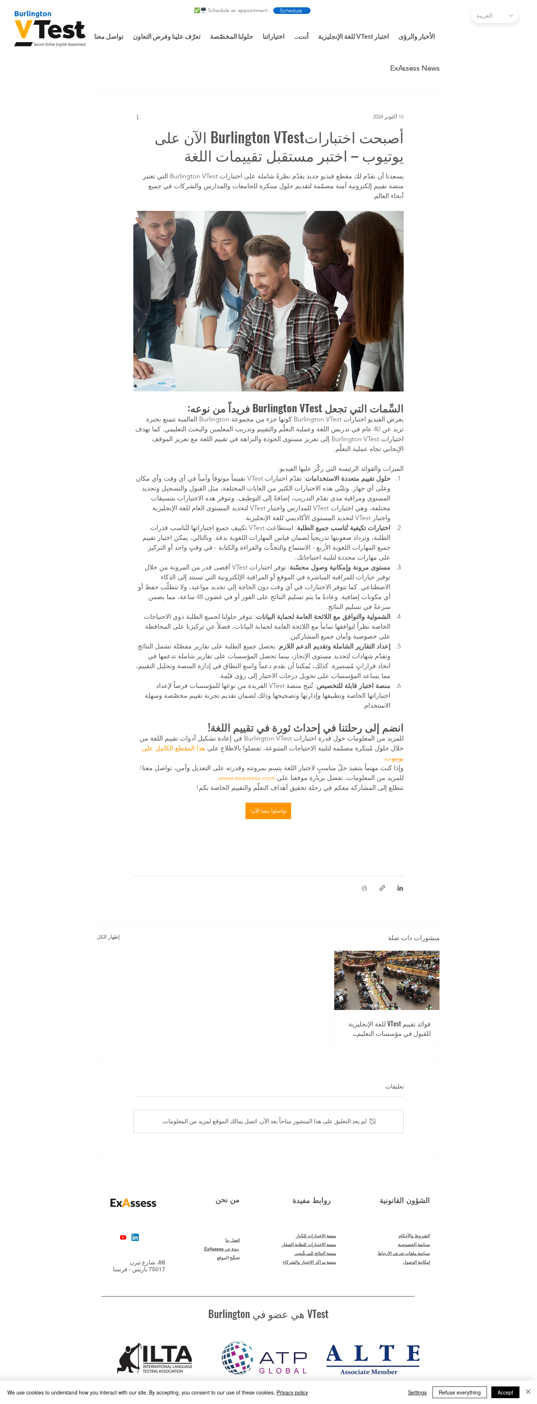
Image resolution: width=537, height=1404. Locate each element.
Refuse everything (460, 1392)
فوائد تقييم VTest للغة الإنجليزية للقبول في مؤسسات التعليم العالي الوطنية (390, 1028)
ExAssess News (415, 68)
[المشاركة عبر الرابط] (382, 888)
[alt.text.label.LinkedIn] (135, 1237)
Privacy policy (292, 1392)
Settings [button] (417, 1392)
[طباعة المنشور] (364, 888)
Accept (505, 1392)
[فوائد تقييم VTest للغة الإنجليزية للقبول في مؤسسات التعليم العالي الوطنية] (386, 980)
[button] (166, 33)
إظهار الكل (108, 937)
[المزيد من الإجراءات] (137, 116)
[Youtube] (123, 1237)
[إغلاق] (528, 1392)
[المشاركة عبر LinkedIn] (400, 888)
